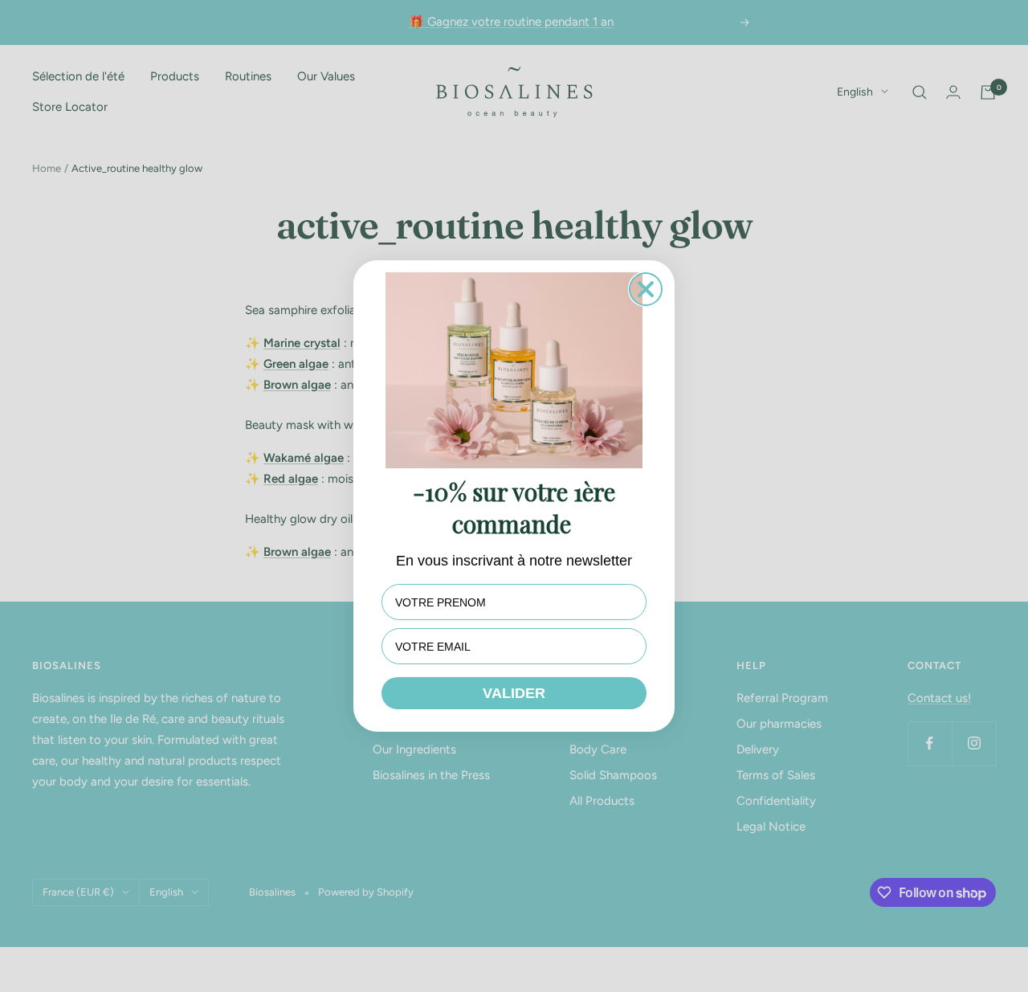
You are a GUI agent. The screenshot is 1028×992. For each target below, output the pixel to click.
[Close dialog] (646, 289)
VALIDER (514, 693)
